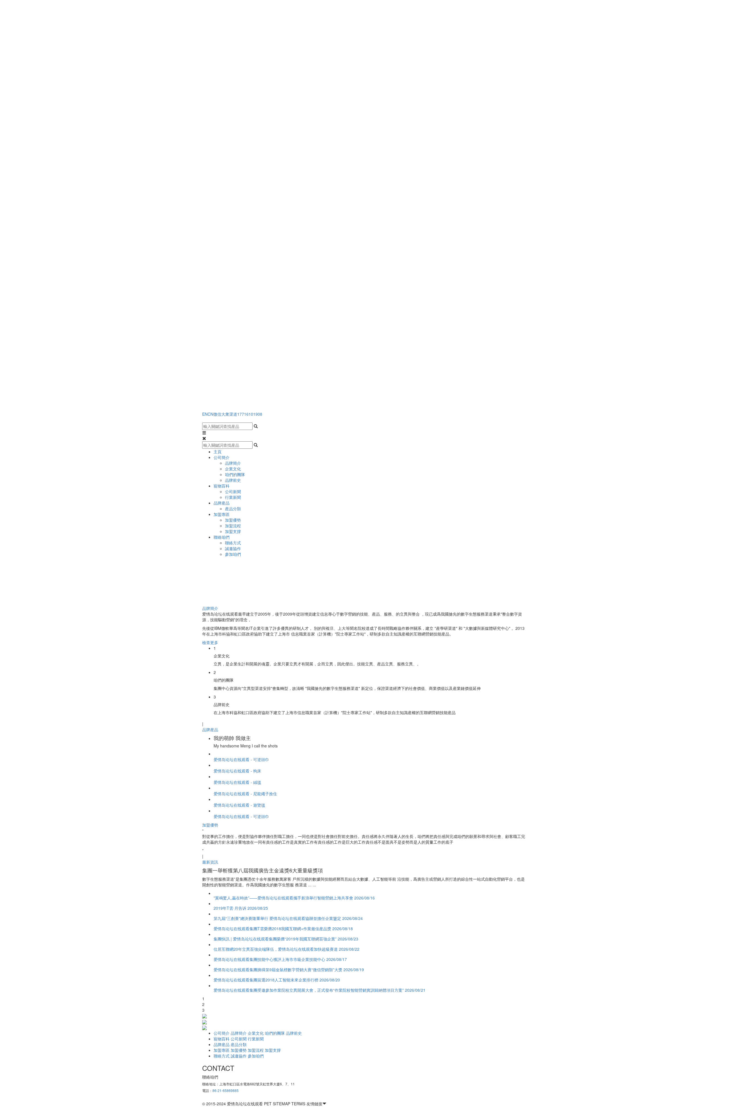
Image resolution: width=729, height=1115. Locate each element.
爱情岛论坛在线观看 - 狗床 (237, 771)
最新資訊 (210, 862)
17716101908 (249, 414)
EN (205, 414)
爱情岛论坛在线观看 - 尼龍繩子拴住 (245, 793)
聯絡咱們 (222, 537)
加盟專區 (222, 514)
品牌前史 (233, 480)
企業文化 (233, 469)
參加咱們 (233, 554)
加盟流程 (233, 525)
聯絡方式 (233, 543)
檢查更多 (210, 642)
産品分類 (233, 508)
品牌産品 (222, 503)
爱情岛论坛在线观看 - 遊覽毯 (239, 805)
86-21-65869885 (225, 1090)
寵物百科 (222, 486)
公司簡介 (222, 457)
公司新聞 (233, 491)
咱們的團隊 (235, 474)
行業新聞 (233, 497)
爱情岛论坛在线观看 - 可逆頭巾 (241, 759)
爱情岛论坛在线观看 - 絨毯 (237, 782)
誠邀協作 (233, 548)
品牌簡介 (233, 463)
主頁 (218, 451)
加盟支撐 (233, 531)
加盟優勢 (233, 520)
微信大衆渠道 (225, 414)
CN (210, 414)
